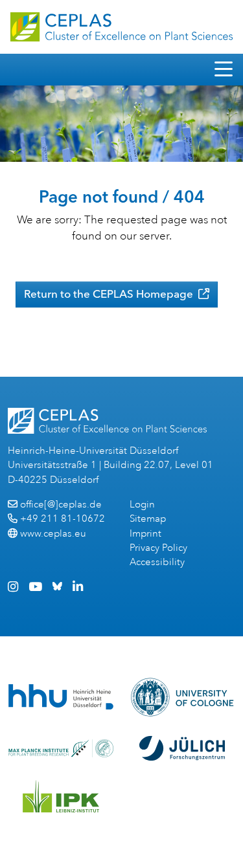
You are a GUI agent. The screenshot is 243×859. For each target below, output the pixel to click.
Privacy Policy (158, 548)
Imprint (145, 534)
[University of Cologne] (182, 697)
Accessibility (157, 562)
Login (142, 504)
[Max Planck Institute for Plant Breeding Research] (61, 748)
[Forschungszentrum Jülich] (182, 748)
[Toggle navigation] (223, 69)
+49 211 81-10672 (62, 519)
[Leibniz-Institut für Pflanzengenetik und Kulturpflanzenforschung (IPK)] (61, 796)
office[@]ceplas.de (61, 504)
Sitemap (148, 519)
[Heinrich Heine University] (61, 696)
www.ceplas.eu (53, 534)
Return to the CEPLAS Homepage (110, 293)
